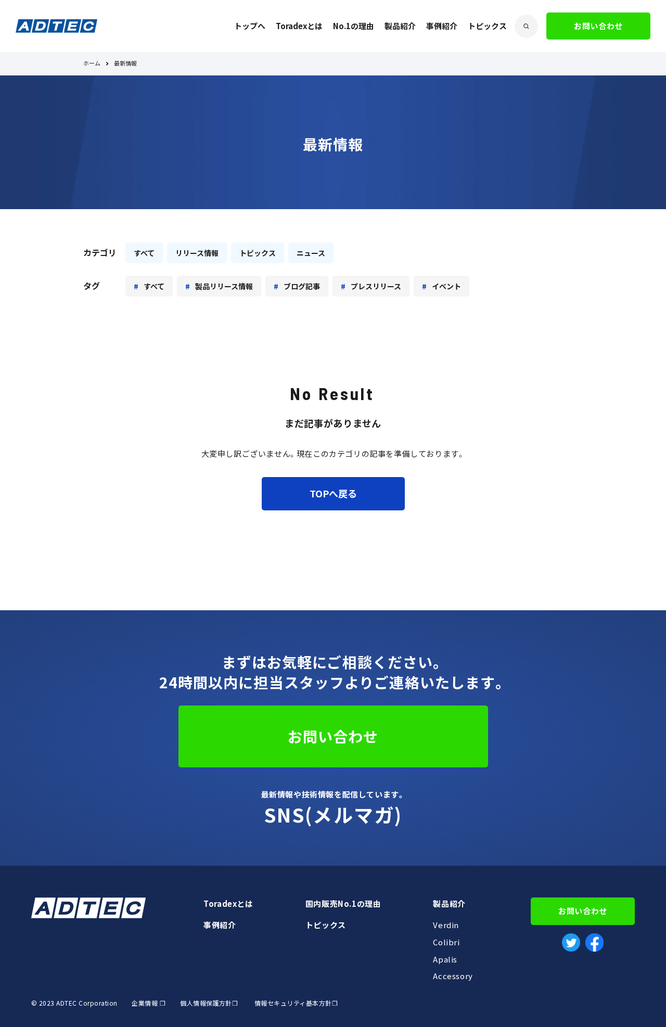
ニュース (311, 253)
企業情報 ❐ (148, 1003)
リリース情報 (197, 253)
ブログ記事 (302, 286)
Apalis (445, 959)
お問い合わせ (598, 26)
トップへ (249, 26)
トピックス (487, 26)
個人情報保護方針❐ (208, 1003)
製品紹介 (400, 26)
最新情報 (125, 63)
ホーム (91, 63)
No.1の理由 (353, 26)
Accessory (452, 976)
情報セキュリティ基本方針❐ (296, 1003)
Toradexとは (299, 26)
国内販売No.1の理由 (343, 903)
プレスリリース (376, 286)
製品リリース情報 (224, 286)
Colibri (446, 942)
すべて (144, 253)
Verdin (446, 925)
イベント (446, 286)
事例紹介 (441, 26)
